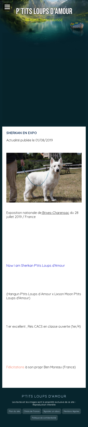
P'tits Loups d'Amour (44, 11)
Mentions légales (71, 411)
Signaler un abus (52, 411)
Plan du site (14, 411)
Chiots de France (31, 411)
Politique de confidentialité (44, 418)
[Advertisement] (44, 78)
